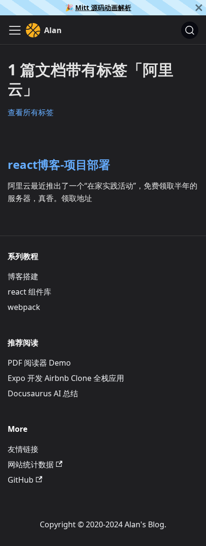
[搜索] (189, 30)
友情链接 (23, 449)
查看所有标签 (31, 112)
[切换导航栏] (15, 30)
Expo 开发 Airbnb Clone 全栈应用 (66, 378)
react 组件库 (29, 291)
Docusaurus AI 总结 (43, 393)
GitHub (21, 480)
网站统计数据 (31, 464)
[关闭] (199, 7)
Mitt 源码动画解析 (103, 7)
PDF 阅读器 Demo (39, 362)
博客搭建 (23, 276)
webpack (24, 307)
